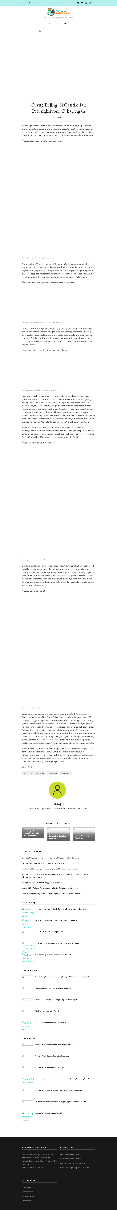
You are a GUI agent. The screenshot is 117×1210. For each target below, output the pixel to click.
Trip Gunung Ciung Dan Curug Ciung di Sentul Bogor (56, 1000)
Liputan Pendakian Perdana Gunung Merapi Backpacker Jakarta (60, 1102)
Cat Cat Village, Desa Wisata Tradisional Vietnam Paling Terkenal (50, 858)
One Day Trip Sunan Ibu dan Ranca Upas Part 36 (54, 1045)
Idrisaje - (60, 118)
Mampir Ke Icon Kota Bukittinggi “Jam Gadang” (42, 882)
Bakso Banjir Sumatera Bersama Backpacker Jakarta (56, 920)
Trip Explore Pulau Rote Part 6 (47, 1011)
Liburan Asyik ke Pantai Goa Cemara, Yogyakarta (43, 863)
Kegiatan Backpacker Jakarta (72, 1163)
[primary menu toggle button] (50, 23)
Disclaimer (61, 3)
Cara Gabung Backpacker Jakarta (74, 1167)
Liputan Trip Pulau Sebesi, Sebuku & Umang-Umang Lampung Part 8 (62, 1079)
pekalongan (53, 773)
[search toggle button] (65, 23)
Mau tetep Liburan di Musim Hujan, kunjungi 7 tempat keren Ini (33, 833)
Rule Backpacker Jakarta (70, 1159)
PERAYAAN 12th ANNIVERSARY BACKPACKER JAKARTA (57, 943)
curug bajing (28, 773)
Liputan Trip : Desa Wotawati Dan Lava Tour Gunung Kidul (58, 1090)
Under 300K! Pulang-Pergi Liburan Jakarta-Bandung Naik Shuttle (50, 888)
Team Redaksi (50, 3)
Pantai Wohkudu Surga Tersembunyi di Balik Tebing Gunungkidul (50, 869)
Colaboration (37, 3)
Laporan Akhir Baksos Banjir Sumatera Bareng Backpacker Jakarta (61, 909)
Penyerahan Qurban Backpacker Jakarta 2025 (53, 955)
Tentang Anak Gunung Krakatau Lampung (52, 1056)
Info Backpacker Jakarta (70, 1154)
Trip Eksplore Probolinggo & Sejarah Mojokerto (53, 988)
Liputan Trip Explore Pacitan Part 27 (49, 1067)
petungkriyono (65, 773)
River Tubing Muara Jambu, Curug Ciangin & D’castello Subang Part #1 (52, 893)
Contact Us (26, 3)
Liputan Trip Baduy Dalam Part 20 (48, 1113)
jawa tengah (40, 773)
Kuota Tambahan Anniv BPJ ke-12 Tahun (51, 932)
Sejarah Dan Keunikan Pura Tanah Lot (57, 837)
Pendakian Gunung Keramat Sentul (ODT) (51, 1022)
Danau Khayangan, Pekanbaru (82, 837)
